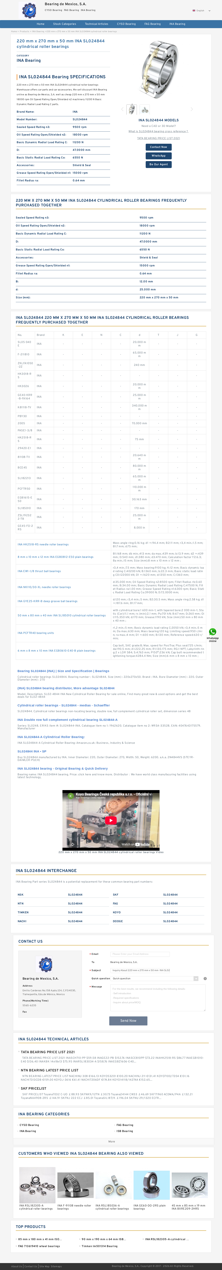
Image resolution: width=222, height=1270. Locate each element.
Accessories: (25, 165)
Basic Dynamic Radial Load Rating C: (42, 142)
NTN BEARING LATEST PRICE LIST (50, 1070)
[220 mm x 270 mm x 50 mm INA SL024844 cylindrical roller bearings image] (158, 70)
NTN (21, 904)
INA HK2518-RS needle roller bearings (43, 544)
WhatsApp (158, 156)
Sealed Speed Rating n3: (33, 127)
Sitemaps (56, 1266)
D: (18, 150)
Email (94, 954)
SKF (115, 895)
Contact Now (158, 147)
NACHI (22, 921)
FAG (115, 904)
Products (24, 31)
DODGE (118, 921)
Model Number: (27, 119)
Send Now (128, 1021)
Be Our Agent (159, 164)
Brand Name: (25, 112)
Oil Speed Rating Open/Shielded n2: (41, 135)
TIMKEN (23, 912)
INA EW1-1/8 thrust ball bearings (39, 571)
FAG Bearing (152, 24)
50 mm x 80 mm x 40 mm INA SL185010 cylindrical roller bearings (62, 615)
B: (17, 281)
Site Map (44, 1266)
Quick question (101, 978)
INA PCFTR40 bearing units (36, 633)
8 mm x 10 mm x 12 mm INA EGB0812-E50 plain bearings (56, 557)
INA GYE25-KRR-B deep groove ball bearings (48, 601)
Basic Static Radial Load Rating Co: (41, 158)
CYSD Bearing (126, 24)
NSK (21, 895)
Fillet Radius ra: (28, 180)
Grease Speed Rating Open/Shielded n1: (44, 173)
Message (95, 987)
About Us (16, 1266)
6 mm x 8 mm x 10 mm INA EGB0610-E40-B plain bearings (57, 651)
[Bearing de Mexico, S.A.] (27, 9)
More (111, 1141)
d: (17, 289)
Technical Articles (96, 24)
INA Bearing (177, 24)
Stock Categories (64, 24)
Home (41, 24)
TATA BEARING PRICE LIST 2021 (158, 138)
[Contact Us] (213, 635)
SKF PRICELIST (33, 1089)
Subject (95, 970)
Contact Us (30, 1266)
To (93, 962)
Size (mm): (23, 297)
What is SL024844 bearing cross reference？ (159, 131)
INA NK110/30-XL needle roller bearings (44, 587)
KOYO (117, 912)
